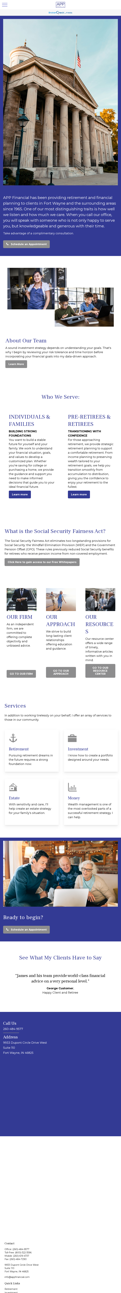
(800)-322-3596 (23, 1252)
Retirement (11, 1289)
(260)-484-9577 (20, 1249)
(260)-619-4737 (21, 1255)
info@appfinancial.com (17, 1277)
